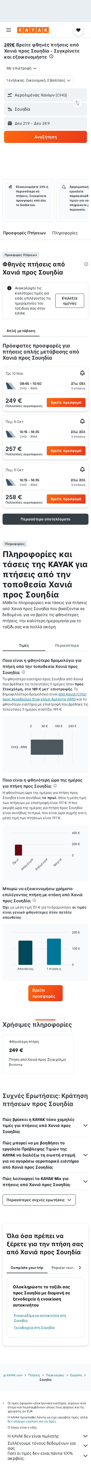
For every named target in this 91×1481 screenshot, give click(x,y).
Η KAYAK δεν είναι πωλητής (33, 1436)
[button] (8, 30)
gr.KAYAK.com (12, 1375)
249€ (9, 45)
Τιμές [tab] (24, 645)
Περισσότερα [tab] (67, 645)
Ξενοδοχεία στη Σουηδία (34, 1327)
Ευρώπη (76, 1375)
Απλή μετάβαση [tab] (21, 331)
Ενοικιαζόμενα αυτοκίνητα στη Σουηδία (40, 1318)
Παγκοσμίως (55, 1375)
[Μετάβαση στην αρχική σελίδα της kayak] (33, 30)
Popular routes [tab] (64, 1267)
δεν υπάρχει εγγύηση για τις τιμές (32, 1421)
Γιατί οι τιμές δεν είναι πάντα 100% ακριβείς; (40, 1456)
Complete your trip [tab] (27, 1267)
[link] (45, 993)
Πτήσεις (34, 1375)
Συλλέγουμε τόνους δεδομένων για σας (42, 1446)
